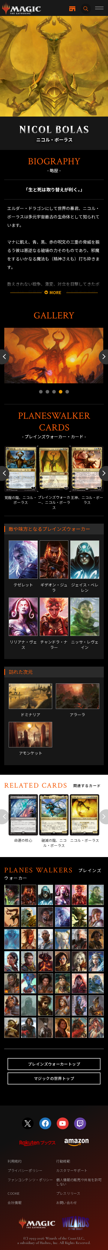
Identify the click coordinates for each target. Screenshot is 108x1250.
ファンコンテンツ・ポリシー (30, 1179)
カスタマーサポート (72, 1170)
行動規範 (63, 1161)
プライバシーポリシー (25, 1170)
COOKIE (14, 1193)
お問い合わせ (66, 1202)
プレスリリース (68, 1193)
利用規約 (15, 1161)
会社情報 (15, 1202)
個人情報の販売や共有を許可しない (79, 1181)
